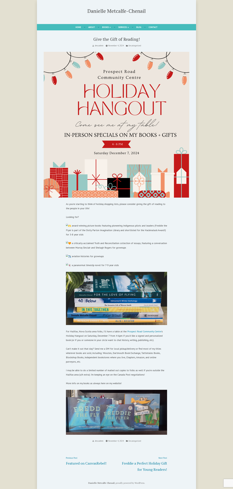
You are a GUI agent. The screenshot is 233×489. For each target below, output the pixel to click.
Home (78, 27)
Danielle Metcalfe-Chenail (116, 11)
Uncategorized (135, 45)
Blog (138, 27)
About (91, 27)
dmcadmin (99, 45)
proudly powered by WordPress (130, 483)
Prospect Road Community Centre (144, 331)
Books (105, 27)
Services (122, 27)
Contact (153, 27)
